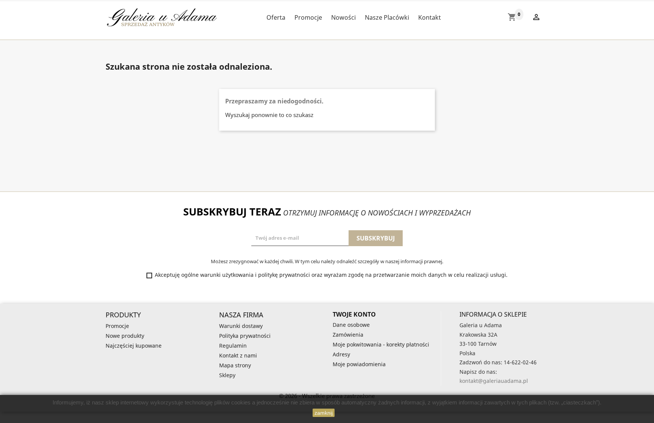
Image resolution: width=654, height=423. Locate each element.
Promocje (308, 17)
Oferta (275, 17)
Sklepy (227, 375)
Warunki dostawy (241, 325)
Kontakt (429, 17)
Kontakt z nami (238, 355)
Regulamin (233, 345)
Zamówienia (348, 334)
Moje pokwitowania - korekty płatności (381, 344)
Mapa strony (235, 365)
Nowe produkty (125, 335)
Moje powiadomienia (359, 364)
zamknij (324, 413)
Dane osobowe (351, 324)
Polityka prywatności (245, 335)
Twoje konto (354, 314)
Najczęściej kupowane (134, 345)
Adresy (341, 354)
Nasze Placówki (387, 17)
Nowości (343, 17)
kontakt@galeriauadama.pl (493, 380)
